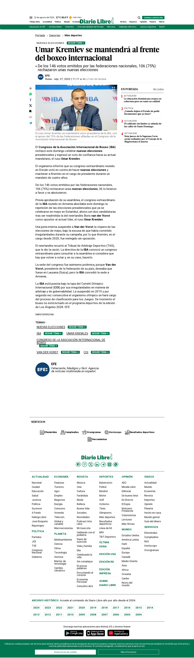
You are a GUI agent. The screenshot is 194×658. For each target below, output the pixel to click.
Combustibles (55, 27)
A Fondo (36, 512)
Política (58, 22)
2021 (70, 607)
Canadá (126, 557)
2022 (59, 607)
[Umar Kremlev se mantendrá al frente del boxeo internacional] (30, 94)
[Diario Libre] (97, 20)
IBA (39, 333)
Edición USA (107, 554)
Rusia (48, 79)
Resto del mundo (127, 584)
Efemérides (150, 532)
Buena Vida (83, 508)
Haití (124, 544)
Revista (123, 22)
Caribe (125, 578)
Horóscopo (150, 545)
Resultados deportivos (105, 522)
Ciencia (58, 544)
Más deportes (107, 517)
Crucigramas (151, 550)
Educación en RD (37, 27)
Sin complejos (85, 561)
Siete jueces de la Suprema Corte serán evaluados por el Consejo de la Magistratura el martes (143, 139)
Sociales (82, 512)
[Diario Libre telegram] (103, 464)
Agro (57, 491)
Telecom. (59, 517)
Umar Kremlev (77, 333)
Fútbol (102, 487)
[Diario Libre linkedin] (97, 464)
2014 (150, 607)
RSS (146, 541)
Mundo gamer (152, 517)
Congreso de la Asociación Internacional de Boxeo (71, 341)
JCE (34, 541)
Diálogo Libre (39, 517)
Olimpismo (105, 512)
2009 (82, 614)
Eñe (79, 550)
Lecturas (127, 519)
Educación (37, 491)
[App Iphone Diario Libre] (95, 633)
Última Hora (35, 22)
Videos (161, 22)
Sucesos (37, 508)
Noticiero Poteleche (127, 509)
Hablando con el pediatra (86, 533)
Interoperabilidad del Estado (91, 27)
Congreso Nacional (37, 551)
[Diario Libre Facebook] (78, 464)
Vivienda (59, 512)
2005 (127, 614)
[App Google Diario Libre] (74, 633)
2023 (48, 607)
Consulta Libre (85, 586)
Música (81, 482)
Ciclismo (104, 504)
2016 (127, 607)
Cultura (81, 491)
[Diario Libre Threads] (109, 464)
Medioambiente (63, 539)
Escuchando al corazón (85, 574)
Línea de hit (105, 528)
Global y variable (58, 522)
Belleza (81, 504)
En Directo (127, 499)
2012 (48, 614)
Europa (126, 552)
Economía (77, 22)
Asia (124, 565)
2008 (93, 614)
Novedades (83, 517)
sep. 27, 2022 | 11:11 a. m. (70, 79)
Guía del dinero (152, 521)
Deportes (133, 22)
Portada (40, 35)
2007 (104, 614)
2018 (104, 607)
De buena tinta (130, 495)
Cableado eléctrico (127, 27)
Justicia (36, 499)
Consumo (59, 508)
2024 (36, 607)
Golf (101, 499)
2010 (70, 614)
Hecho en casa (152, 512)
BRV (101, 532)
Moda (80, 499)
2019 (93, 607)
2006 (116, 614)
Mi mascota (83, 528)
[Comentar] (30, 111)
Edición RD (106, 561)
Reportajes (38, 525)
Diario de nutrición (82, 540)
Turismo (59, 487)
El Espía (126, 504)
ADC (124, 482)
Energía (58, 504)
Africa (125, 569)
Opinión (143, 22)
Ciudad (36, 487)
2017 (116, 607)
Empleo (58, 495)
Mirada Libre (129, 487)
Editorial (126, 491)
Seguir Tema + (76, 43)
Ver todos (158, 89)
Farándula (82, 495)
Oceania (126, 574)
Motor (102, 495)
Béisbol (103, 491)
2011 (59, 614)
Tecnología (60, 552)
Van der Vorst (47, 352)
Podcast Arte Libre (84, 522)
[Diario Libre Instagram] (84, 464)
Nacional (37, 482)
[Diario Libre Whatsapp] (115, 464)
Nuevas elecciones (51, 327)
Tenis (102, 508)
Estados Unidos (130, 535)
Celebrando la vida (84, 556)
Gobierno (37, 557)
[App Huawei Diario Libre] (118, 633)
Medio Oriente (129, 561)
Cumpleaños (151, 537)
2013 (36, 614)
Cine (79, 487)
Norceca (111, 27)
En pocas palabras (82, 567)
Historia (58, 557)
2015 (138, 607)
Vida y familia (84, 546)
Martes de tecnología (60, 562)
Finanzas (59, 482)
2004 (138, 614)
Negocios (59, 499)
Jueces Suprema (148, 27)
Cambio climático (59, 569)
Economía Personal (82, 580)
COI (86, 352)
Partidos (36, 537)
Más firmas (128, 524)
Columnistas (129, 515)
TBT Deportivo (107, 536)
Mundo (67, 22)
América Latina (130, 539)
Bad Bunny (164, 27)
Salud (35, 495)
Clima (57, 548)
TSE (34, 545)
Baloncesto (105, 482)
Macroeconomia (63, 528)
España (126, 548)
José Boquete (40, 521)
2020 (82, 607)
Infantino (69, 27)
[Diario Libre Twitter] (90, 464)
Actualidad (47, 22)
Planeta (153, 22)
